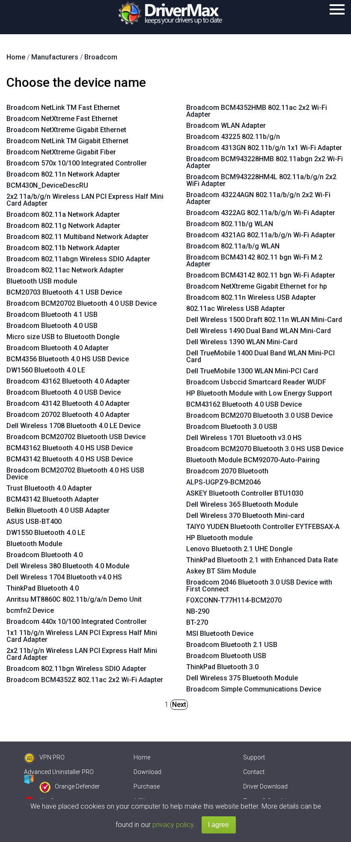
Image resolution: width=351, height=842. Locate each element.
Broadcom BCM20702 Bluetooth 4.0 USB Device (81, 303)
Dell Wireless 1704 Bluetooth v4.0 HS (64, 577)
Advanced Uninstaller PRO (59, 772)
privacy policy (172, 825)
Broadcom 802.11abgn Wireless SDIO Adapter (78, 259)
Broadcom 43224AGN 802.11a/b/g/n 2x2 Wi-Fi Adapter (258, 198)
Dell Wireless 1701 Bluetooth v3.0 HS (244, 438)
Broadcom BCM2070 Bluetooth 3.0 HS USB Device (264, 449)
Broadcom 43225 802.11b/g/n (233, 137)
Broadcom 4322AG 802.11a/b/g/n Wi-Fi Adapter (260, 213)
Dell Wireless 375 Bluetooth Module (242, 678)
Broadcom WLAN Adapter (226, 125)
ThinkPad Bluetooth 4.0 (42, 588)
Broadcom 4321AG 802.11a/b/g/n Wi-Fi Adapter (260, 235)
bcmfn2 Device (30, 610)
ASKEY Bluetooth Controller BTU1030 (244, 493)
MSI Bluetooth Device (219, 633)
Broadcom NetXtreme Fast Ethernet (62, 119)
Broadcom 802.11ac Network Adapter (65, 270)
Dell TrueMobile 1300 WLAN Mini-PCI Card (252, 371)
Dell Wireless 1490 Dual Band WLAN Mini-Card (258, 331)
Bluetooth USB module (41, 281)
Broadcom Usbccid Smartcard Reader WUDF (256, 382)
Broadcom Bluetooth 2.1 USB (231, 645)
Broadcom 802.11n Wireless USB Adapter (251, 297)
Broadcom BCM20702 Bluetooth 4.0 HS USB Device (75, 473)
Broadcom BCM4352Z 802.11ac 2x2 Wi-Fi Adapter (84, 680)
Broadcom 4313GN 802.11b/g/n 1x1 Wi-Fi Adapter (264, 148)
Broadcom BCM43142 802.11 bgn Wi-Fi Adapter (260, 275)
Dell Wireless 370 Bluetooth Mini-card (245, 515)
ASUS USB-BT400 (34, 521)
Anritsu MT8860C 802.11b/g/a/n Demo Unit (74, 599)
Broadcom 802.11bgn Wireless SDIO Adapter (76, 669)
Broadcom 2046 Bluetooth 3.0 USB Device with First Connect (259, 585)
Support (254, 757)
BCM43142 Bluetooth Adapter (52, 499)
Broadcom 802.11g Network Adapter (63, 226)
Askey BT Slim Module (221, 571)
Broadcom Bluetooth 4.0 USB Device (63, 392)
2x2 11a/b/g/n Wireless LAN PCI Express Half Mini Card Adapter (85, 199)
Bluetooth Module (34, 544)
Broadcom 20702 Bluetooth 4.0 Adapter (68, 415)
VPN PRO (52, 757)
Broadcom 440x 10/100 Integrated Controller (76, 621)
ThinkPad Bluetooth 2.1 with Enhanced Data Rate (262, 560)
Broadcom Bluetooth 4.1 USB (52, 314)
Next (179, 704)
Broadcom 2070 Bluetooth (227, 471)
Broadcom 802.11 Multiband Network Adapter (77, 237)
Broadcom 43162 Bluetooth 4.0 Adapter (68, 381)
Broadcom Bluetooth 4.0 (44, 555)
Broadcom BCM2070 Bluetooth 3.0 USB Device (259, 415)
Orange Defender (77, 786)
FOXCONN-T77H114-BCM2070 (234, 600)
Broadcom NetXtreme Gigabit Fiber (61, 152)
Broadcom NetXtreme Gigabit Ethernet (66, 130)
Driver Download (265, 786)
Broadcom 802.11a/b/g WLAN (233, 246)
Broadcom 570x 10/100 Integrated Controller (76, 163)
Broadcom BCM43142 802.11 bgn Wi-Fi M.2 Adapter (254, 260)
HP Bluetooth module (219, 538)
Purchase (147, 786)
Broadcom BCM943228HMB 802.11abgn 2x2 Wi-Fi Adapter (264, 162)
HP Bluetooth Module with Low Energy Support (259, 393)
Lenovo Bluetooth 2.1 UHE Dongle (239, 549)
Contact (254, 772)
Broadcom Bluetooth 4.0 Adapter (57, 348)
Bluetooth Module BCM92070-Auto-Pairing (253, 460)
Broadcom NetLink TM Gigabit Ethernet (67, 141)
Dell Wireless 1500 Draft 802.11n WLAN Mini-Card (264, 320)
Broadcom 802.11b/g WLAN (229, 224)
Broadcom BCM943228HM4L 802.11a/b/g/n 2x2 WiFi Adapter (261, 180)
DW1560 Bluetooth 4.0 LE (45, 370)
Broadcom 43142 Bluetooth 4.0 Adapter (68, 403)
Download (147, 772)
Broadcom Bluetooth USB (226, 656)
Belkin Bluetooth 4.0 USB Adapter (58, 510)
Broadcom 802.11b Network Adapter (63, 248)
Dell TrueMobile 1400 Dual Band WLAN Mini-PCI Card (260, 356)
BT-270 (197, 622)
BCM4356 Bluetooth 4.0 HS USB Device (67, 359)
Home (142, 757)
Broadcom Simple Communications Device (253, 689)
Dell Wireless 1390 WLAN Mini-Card (241, 342)
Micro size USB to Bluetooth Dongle (62, 337)
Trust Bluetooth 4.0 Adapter (49, 488)
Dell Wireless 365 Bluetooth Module (242, 504)
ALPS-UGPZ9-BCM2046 (223, 482)
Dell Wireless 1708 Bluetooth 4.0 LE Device (73, 426)
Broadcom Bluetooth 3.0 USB (231, 426)
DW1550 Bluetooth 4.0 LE (45, 533)
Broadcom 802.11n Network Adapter (63, 174)
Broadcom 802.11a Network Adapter (63, 214)
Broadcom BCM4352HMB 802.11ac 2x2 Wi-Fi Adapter (256, 110)
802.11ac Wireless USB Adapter (235, 308)
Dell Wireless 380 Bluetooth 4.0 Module (67, 566)
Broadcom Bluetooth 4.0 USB (52, 326)
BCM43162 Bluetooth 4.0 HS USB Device (69, 448)
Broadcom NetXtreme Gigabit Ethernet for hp (256, 286)
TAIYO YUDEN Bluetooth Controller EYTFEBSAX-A (262, 527)
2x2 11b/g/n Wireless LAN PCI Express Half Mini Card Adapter (81, 654)
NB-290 (197, 611)
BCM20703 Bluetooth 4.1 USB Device (64, 292)
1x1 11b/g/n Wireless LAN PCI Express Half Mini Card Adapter (81, 636)
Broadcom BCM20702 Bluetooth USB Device (76, 437)
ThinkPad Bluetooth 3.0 (222, 667)
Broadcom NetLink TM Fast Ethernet (63, 107)
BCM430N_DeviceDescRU (47, 185)
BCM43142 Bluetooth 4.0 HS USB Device (69, 459)
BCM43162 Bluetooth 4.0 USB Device (244, 404)
